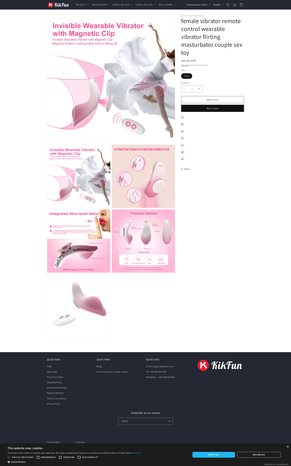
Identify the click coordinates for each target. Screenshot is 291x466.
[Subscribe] (169, 421)
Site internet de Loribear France (112, 371)
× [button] (287, 447)
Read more (136, 453)
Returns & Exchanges (57, 387)
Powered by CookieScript (276, 464)
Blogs (99, 366)
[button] (82, 5)
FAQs (49, 366)
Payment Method (55, 393)
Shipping (185, 65)
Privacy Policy (53, 403)
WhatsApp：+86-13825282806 (160, 377)
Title (186, 76)
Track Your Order (55, 377)
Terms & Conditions (56, 398)
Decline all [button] (259, 454)
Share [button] (187, 169)
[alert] (145, 455)
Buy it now (212, 108)
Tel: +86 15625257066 (156, 371)
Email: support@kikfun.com (159, 366)
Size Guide (52, 371)
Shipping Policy (54, 382)
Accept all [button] (213, 454)
